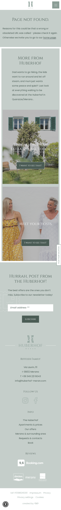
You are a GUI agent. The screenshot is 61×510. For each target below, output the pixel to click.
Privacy (47, 493)
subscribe (30, 319)
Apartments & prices (30, 424)
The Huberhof (30, 420)
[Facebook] (36, 400)
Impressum (35, 493)
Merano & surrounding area (30, 433)
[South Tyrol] (18, 477)
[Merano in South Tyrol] (30, 477)
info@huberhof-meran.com (30, 380)
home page (49, 37)
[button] (5, 504)
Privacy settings (25, 497)
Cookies (39, 497)
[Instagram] (25, 400)
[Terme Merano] (43, 477)
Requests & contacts (30, 438)
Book (30, 442)
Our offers (30, 429)
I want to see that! (30, 165)
